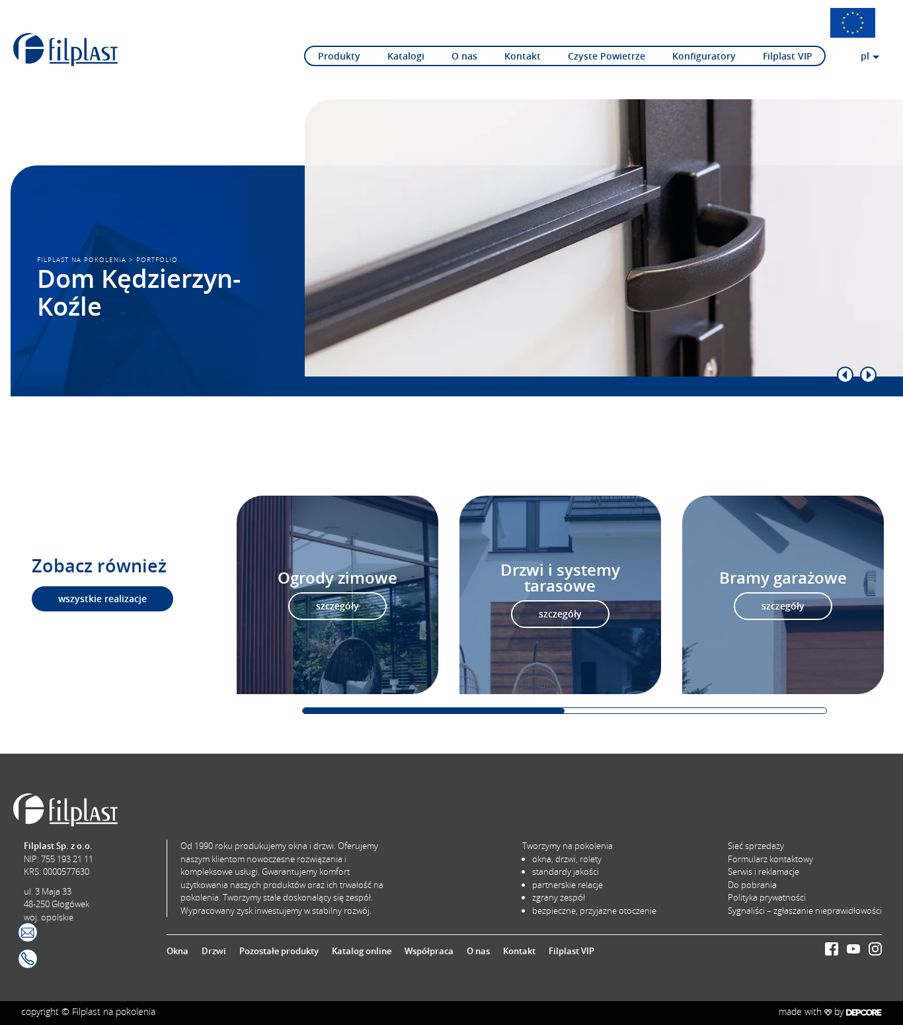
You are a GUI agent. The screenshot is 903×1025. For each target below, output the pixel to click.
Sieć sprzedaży (756, 846)
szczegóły (337, 606)
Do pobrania (752, 885)
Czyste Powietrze (606, 56)
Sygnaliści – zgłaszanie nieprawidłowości (805, 910)
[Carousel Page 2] (695, 711)
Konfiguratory (704, 56)
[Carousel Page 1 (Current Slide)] (434, 711)
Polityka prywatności (767, 897)
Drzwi (214, 951)
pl (865, 56)
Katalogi (405, 56)
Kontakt (522, 56)
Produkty (339, 56)
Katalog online (361, 951)
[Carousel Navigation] (577, 375)
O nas (464, 56)
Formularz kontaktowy (770, 859)
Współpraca (429, 951)
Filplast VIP (787, 56)
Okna (177, 951)
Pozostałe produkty (279, 951)
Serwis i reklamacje (763, 871)
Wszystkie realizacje (102, 599)
